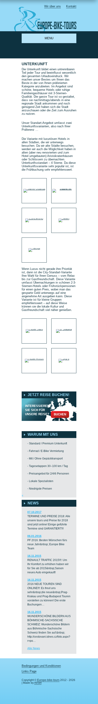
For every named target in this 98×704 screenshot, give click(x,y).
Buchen (60, 414)
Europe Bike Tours (48, 19)
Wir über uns (52, 6)
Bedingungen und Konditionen (41, 665)
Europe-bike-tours (48, 680)
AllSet (37, 682)
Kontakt (71, 6)
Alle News (33, 648)
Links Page (29, 671)
